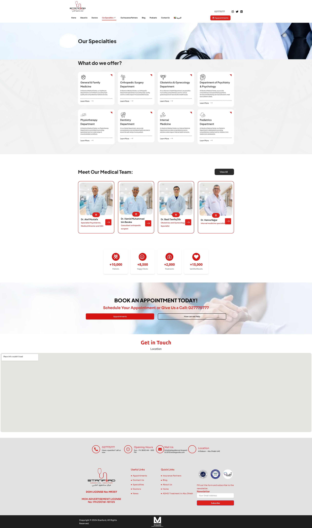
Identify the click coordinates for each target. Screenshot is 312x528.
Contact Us (165, 18)
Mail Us (168, 447)
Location (203, 448)
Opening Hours (143, 447)
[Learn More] (92, 101)
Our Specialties (107, 18)
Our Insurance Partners (129, 18)
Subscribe (215, 503)
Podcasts (153, 18)
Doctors (95, 18)
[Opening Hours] (128, 449)
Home (73, 18)
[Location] (192, 449)
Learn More (84, 101)
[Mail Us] (160, 449)
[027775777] (96, 449)
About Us (83, 18)
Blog (143, 18)
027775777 (108, 447)
